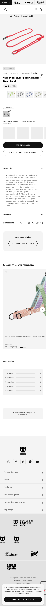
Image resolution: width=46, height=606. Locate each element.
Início (5, 73)
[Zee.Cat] (16, 539)
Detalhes (7, 214)
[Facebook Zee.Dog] (15, 461)
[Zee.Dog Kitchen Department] (17, 2)
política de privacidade (22, 593)
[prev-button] (1, 94)
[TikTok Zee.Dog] (23, 461)
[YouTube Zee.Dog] (37, 461)
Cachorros (14, 73)
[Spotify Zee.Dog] (30, 461)
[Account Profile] (36, 9)
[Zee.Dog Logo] (2, 539)
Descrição (7, 168)
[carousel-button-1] (24, 347)
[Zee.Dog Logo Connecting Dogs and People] (23, 523)
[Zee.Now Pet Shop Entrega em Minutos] (34, 554)
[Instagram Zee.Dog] (8, 461)
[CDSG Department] (29, 2)
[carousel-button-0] (21, 347)
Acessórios (26, 73)
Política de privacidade (23, 581)
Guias (35, 73)
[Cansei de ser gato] (11, 567)
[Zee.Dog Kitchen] (11, 554)
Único (6, 114)
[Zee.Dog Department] (6, 2)
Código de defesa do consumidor (23, 578)
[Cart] (40, 9)
